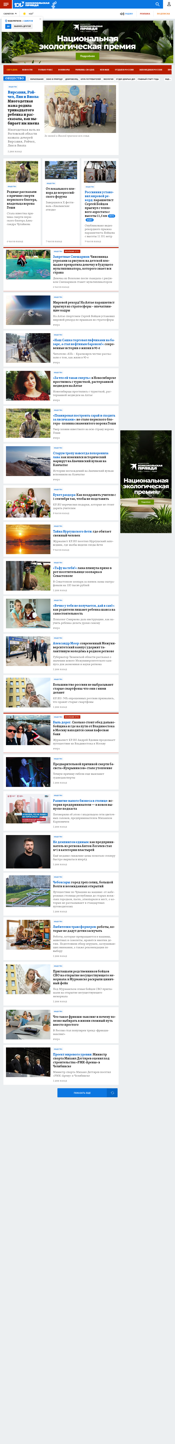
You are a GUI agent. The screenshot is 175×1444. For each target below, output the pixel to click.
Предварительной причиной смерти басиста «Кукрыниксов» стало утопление (83, 766)
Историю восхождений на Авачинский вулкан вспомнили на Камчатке (83, 472)
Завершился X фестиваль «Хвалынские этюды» (60, 206)
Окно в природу (54, 79)
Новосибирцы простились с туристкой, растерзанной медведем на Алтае (82, 393)
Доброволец (71, 79)
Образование (37, 79)
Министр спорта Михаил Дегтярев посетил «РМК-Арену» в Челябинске (82, 1073)
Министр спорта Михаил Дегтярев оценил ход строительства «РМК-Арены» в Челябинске (81, 1060)
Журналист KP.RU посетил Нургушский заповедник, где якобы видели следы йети (83, 543)
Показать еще (82, 1093)
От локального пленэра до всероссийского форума (61, 193)
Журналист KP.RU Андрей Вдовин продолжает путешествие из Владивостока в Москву (84, 741)
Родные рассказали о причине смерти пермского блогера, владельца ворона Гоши (22, 199)
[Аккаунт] (169, 4)
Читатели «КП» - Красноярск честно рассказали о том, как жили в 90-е (82, 355)
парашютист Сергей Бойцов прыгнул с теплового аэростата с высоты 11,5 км (99, 205)
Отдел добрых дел (125, 79)
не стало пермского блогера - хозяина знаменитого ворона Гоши (84, 419)
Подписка (163, 13)
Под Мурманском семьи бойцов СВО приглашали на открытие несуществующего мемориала (83, 992)
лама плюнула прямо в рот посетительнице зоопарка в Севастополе (82, 572)
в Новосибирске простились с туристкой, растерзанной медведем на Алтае (84, 382)
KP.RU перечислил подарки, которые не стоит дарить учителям (83, 506)
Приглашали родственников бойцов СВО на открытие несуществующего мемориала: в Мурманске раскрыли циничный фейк (84, 977)
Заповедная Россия (150, 69)
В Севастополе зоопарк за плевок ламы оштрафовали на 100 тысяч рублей (84, 583)
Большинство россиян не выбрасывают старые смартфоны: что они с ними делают (83, 688)
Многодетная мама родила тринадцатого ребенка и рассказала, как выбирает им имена (23, 108)
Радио (129, 13)
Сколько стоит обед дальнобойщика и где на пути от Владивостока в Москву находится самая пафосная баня (84, 728)
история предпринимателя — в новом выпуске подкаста (83, 805)
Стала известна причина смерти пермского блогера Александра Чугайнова (20, 219)
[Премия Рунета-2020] (53, 4)
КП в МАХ (104, 69)
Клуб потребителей (91, 79)
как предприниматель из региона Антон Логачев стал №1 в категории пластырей (84, 846)
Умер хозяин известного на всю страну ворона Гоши (83, 431)
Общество (13, 87)
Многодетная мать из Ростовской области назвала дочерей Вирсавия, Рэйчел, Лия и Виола (24, 137)
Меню (6, 4)
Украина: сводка (84, 69)
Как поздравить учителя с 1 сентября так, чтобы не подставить (84, 497)
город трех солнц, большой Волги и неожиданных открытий (83, 884)
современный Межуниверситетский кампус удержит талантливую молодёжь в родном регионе (84, 647)
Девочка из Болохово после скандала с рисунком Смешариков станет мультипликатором (83, 280)
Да (8, 26)
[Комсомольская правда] (31, 4)
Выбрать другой (22, 26)
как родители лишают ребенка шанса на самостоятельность (84, 609)
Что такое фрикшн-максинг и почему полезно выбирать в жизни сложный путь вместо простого (84, 1021)
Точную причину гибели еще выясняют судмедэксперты (78, 775)
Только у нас (45, 69)
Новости (27, 69)
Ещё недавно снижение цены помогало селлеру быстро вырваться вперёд (84, 857)
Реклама (145, 13)
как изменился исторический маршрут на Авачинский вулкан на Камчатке (80, 459)
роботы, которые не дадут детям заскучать (84, 929)
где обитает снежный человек (82, 533)
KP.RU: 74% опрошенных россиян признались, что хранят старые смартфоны (84, 700)
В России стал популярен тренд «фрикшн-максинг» (81, 1032)
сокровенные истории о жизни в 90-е (84, 344)
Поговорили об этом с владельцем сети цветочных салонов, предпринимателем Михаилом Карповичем (84, 818)
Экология (108, 79)
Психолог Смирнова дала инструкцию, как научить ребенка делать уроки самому (84, 621)
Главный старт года (148, 79)
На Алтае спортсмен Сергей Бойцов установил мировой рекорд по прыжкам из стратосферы (84, 318)
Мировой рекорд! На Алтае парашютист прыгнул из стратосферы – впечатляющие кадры (84, 306)
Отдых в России (124, 69)
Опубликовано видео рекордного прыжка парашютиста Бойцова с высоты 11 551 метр (100, 231)
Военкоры (64, 69)
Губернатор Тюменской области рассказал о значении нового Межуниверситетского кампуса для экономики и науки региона (82, 660)
